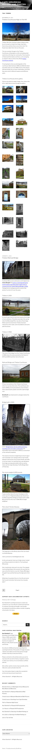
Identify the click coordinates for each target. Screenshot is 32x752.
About (3, 748)
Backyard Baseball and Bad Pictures (20, 696)
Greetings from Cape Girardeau (19, 699)
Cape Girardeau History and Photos (14, 3)
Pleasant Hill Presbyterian (18, 705)
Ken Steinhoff (6, 691)
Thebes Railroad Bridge (10, 258)
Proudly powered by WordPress (13, 748)
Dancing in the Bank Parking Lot (19, 711)
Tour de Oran (9, 717)
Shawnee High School (12, 702)
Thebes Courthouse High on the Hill (14, 19)
